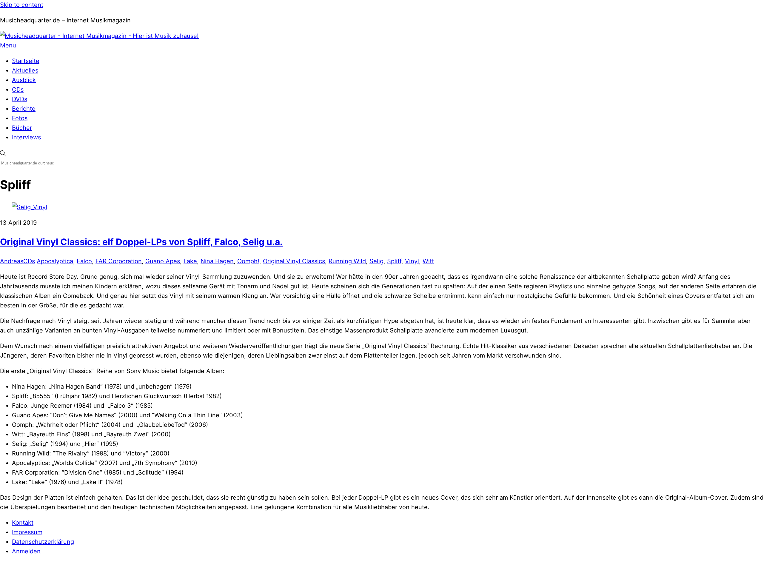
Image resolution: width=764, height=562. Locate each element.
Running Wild (347, 261)
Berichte (24, 108)
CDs (18, 89)
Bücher (22, 127)
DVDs (19, 99)
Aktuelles (25, 70)
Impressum (27, 532)
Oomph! (248, 261)
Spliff (394, 261)
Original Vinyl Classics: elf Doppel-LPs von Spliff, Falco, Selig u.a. (141, 241)
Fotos (19, 118)
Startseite (25, 60)
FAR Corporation (119, 261)
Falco (84, 261)
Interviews (26, 137)
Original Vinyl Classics (294, 261)
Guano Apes (162, 261)
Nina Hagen (217, 261)
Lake (190, 261)
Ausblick (24, 80)
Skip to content (21, 4)
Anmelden (26, 551)
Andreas (11, 261)
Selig (376, 261)
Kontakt (22, 522)
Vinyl (412, 261)
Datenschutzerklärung (43, 541)
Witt (428, 261)
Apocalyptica (55, 261)
